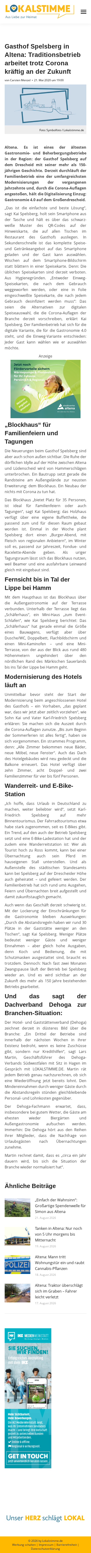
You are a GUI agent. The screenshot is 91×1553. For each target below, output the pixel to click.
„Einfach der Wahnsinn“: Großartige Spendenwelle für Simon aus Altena (60, 1205)
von (18, 80)
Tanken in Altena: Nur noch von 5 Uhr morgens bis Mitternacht (58, 1234)
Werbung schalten (24, 1545)
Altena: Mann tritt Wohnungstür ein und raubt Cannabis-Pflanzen (59, 1262)
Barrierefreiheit (66, 1545)
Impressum (46, 1545)
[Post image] (17, 1207)
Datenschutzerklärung (45, 1549)
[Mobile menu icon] (83, 11)
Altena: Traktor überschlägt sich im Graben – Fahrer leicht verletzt (59, 1291)
